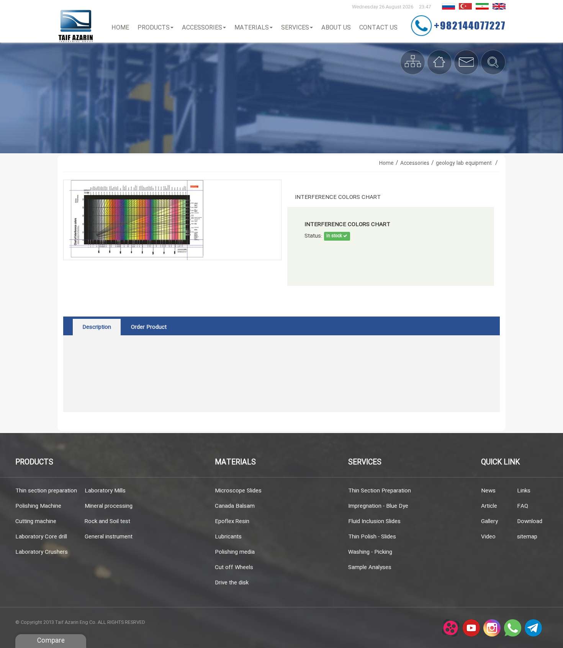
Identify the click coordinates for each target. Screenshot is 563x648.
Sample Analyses (369, 567)
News (488, 490)
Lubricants (228, 536)
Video (488, 536)
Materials (251, 28)
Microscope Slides (238, 490)
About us (336, 28)
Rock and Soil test (107, 521)
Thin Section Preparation (379, 490)
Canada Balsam (235, 506)
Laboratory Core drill (41, 536)
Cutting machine (35, 521)
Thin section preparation (46, 490)
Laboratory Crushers (41, 552)
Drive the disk (232, 582)
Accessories (202, 28)
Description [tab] (96, 327)
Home (120, 28)
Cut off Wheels (234, 567)
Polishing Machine (38, 506)
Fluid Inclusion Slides (374, 521)
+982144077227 (470, 25)
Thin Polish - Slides (372, 536)
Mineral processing (109, 506)
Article (489, 506)
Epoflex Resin (232, 521)
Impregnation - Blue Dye (378, 506)
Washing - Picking (370, 552)
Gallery (489, 521)
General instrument (109, 536)
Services (295, 28)
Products (153, 28)
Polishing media (235, 552)
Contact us (378, 28)
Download (529, 521)
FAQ (522, 506)
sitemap (527, 536)
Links (523, 490)
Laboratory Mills (105, 490)
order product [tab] (149, 327)
